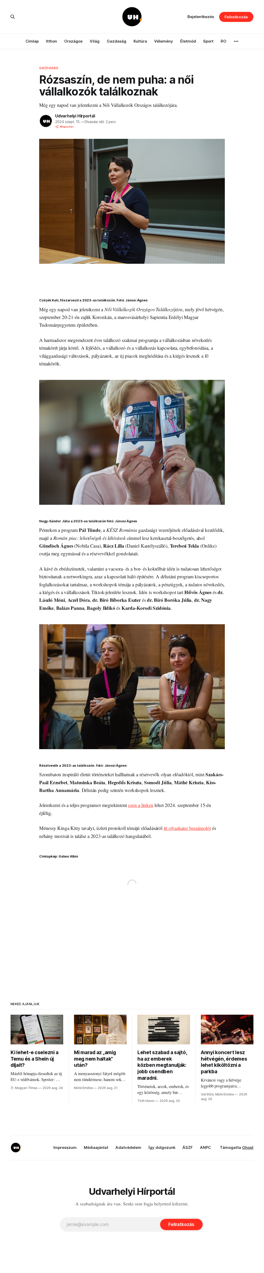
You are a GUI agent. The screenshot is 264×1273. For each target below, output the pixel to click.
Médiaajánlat (96, 1147)
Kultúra (140, 41)
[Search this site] (12, 17)
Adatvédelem (128, 1147)
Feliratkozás (236, 16)
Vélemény (163, 41)
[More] (236, 41)
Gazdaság (116, 41)
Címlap (32, 41)
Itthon (51, 41)
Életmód (188, 41)
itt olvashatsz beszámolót (187, 828)
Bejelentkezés (200, 16)
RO (223, 41)
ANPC (205, 1147)
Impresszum (65, 1147)
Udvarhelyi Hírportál (75, 115)
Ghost (247, 1147)
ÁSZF (188, 1147)
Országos (73, 41)
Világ (95, 41)
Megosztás (67, 126)
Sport (208, 41)
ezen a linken (140, 805)
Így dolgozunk (161, 1147)
